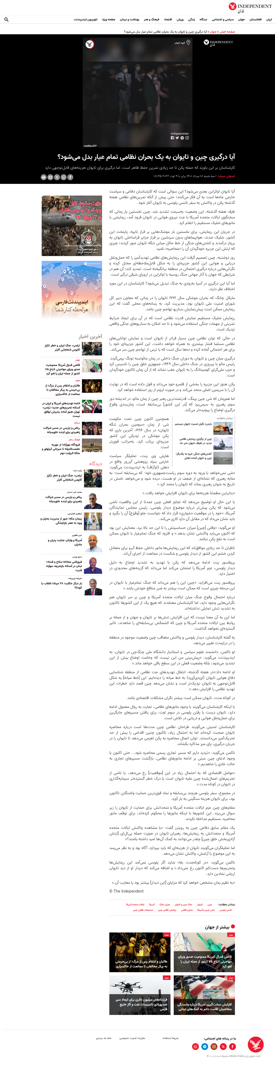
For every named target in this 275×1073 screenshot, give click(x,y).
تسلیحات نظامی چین (143, 910)
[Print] (44, 177)
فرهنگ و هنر (151, 19)
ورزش (180, 19)
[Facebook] (70, 177)
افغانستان (256, 19)
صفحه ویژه (108, 19)
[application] (137, 92)
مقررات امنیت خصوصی (132, 1038)
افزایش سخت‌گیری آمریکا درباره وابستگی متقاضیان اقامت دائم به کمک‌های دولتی (204, 1007)
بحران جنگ (164, 904)
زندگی (191, 19)
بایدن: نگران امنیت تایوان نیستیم (193, 424)
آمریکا (152, 904)
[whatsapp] (195, 1046)
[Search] (6, 19)
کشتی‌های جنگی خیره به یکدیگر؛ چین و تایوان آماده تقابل (194, 456)
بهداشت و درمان (129, 19)
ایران (269, 19)
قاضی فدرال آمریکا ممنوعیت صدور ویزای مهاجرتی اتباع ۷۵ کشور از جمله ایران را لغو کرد (205, 961)
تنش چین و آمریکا (206, 910)
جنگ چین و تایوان (183, 904)
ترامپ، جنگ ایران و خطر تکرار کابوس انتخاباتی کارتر (62, 347)
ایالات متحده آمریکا (135, 904)
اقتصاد (168, 19)
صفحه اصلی (227, 31)
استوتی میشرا (226, 176)
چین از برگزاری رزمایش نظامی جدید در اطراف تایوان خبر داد (196, 441)
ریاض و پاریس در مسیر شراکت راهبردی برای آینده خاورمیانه (61, 430)
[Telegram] (204, 1046)
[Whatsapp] (64, 177)
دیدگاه (203, 19)
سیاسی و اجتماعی (223, 19)
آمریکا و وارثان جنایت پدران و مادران (65, 542)
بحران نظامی (187, 910)
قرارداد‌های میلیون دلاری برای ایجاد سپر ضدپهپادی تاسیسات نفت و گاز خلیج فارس (141, 1004)
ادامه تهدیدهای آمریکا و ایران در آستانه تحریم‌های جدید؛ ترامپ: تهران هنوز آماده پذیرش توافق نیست (61, 410)
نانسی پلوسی (226, 910)
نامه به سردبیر (103, 1038)
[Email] (50, 177)
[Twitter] (57, 177)
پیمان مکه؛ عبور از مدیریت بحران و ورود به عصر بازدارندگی (61, 520)
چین (210, 904)
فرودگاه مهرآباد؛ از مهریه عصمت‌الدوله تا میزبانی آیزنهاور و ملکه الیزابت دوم (61, 449)
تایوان (200, 904)
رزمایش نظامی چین (167, 910)
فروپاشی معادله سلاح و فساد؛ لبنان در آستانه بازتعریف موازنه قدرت (64, 566)
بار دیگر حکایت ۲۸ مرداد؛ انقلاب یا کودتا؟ (61, 585)
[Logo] (218, 43)
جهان (241, 19)
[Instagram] (214, 1046)
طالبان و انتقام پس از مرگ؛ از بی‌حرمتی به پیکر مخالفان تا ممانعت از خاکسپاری (141, 964)
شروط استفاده (171, 1038)
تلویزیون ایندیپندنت (85, 19)
